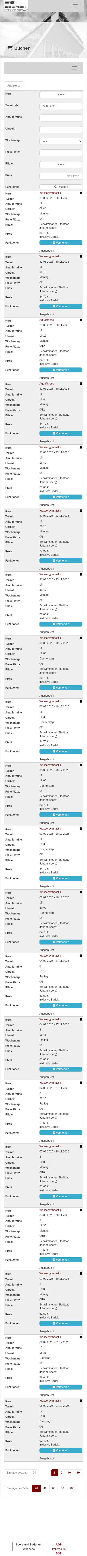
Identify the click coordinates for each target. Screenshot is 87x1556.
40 (45, 1488)
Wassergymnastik (50, 192)
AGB (59, 1544)
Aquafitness (46, 320)
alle (59, 94)
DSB (59, 1553)
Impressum (59, 1549)
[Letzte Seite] (78, 1472)
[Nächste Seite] (69, 1472)
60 (53, 1488)
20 (36, 1488)
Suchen (62, 186)
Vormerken (62, 242)
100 (72, 1488)
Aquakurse (14, 85)
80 (62, 1488)
